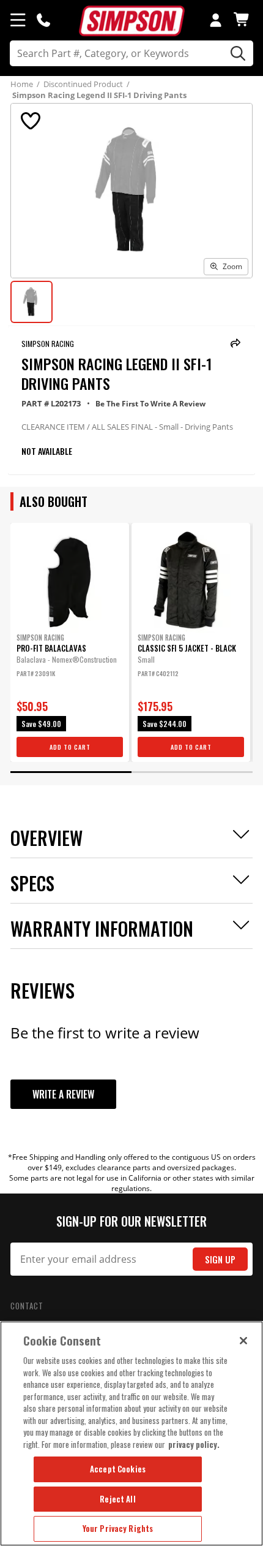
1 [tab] (71, 772)
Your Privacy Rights (118, 1528)
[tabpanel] (69, 642)
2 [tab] (192, 772)
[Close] (243, 1340)
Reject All (117, 1499)
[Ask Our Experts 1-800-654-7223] (43, 19)
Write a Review (63, 1094)
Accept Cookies (118, 1469)
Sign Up (220, 1259)
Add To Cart (70, 747)
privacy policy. (194, 1444)
